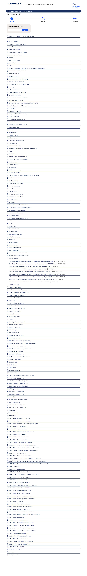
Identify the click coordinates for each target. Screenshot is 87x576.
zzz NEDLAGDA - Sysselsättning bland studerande (21, 522)
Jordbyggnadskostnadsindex (16, 196)
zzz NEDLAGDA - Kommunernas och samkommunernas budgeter (25, 458)
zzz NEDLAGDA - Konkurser (15, 466)
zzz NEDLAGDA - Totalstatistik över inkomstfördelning (22, 530)
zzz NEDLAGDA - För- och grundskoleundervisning (21, 431)
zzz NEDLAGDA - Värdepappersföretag (18, 538)
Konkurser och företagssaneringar (17, 210)
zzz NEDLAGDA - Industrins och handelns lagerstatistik (22, 445)
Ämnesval (11, 552)
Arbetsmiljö (11, 57)
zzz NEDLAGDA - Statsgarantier (16, 517)
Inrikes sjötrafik (12, 191)
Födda (10, 151)
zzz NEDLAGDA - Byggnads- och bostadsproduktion (21, 421)
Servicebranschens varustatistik (17, 327)
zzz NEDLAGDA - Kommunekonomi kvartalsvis (20, 455)
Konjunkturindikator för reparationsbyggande (20, 207)
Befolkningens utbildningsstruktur (17, 71)
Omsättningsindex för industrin (16, 295)
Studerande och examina (15, 359)
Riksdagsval (11, 319)
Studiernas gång (13, 362)
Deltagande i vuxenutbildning (16, 100)
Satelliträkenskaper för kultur (16, 324)
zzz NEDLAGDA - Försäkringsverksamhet (19, 437)
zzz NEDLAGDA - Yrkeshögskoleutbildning (19, 544)
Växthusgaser (12, 415)
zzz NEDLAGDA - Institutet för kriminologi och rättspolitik (23, 450)
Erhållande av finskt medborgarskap (18, 124)
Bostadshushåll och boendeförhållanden (19, 84)
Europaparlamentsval (14, 127)
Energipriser (12, 121)
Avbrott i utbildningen (14, 60)
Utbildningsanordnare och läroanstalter (18, 386)
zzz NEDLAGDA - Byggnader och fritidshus (19, 418)
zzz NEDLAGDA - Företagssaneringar (18, 434)
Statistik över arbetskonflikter (16, 335)
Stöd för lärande (13, 364)
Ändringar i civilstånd (14, 554)
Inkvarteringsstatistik (14, 186)
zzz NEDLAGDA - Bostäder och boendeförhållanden (21, 36)
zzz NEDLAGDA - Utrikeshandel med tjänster (20, 536)
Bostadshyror (12, 87)
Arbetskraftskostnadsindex (15, 49)
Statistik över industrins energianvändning (19, 340)
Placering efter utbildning (15, 298)
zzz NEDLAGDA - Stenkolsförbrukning (18, 520)
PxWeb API (75, 7)
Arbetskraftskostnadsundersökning (18, 52)
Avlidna (10, 65)
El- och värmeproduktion (15, 111)
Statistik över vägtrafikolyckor (16, 354)
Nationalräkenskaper (14, 250)
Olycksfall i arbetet (13, 258)
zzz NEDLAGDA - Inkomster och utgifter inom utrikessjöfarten (24, 447)
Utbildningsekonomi (14, 389)
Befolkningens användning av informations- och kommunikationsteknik (26, 68)
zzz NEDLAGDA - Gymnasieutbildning (18, 439)
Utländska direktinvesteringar (16, 391)
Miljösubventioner (13, 245)
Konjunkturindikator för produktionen (18, 204)
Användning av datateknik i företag (17, 44)
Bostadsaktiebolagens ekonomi (16, 81)
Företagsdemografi (13, 154)
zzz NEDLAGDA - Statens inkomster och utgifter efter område (24, 514)
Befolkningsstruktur (14, 76)
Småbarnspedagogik (14, 332)
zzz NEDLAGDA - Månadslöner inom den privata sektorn (22, 485)
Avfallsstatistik (12, 63)
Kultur (10, 221)
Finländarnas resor (13, 138)
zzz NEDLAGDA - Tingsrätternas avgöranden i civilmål (22, 528)
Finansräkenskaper (13, 135)
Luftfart (10, 223)
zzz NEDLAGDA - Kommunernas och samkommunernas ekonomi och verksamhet (29, 463)
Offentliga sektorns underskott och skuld (19, 255)
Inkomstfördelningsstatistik (16, 183)
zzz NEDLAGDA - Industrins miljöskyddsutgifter (20, 442)
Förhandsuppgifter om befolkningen (18, 156)
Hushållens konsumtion (14, 172)
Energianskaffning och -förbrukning (18, 113)
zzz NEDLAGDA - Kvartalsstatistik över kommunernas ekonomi (24, 474)
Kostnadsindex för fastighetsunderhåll (18, 218)
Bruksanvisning (76, 6)
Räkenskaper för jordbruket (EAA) (17, 322)
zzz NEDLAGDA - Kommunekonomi (17, 453)
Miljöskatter (12, 239)
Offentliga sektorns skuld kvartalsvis (18, 253)
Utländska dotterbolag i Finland (16, 394)
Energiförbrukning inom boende (17, 119)
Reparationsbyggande (14, 316)
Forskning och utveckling (15, 146)
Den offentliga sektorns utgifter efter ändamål (20, 105)
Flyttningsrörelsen (13, 143)
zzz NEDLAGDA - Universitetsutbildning (18, 533)
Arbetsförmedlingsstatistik (15, 47)
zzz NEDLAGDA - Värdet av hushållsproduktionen (21, 541)
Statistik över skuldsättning (16, 351)
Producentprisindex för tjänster (17, 311)
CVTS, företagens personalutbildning (18, 97)
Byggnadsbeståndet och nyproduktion (18, 92)
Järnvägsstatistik (13, 199)
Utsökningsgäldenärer (14, 402)
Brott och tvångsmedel (14, 89)
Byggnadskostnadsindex (15, 95)
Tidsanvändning (13, 372)
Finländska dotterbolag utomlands (17, 140)
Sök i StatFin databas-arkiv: (15, 26)
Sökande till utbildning (14, 370)
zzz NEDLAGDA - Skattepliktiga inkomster (19, 509)
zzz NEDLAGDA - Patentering (16, 501)
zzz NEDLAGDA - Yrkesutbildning (17, 546)
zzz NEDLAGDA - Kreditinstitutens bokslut (19, 472)
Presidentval (12, 300)
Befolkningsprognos (14, 73)
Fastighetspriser (13, 132)
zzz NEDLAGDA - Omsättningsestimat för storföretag (22, 498)
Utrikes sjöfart (12, 397)
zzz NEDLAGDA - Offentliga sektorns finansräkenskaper (22, 496)
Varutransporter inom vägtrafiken (17, 405)
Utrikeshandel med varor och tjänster (18, 399)
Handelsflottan (12, 167)
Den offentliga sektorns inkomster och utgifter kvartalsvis (23, 103)
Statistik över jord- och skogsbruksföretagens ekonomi (23, 343)
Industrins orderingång (14, 178)
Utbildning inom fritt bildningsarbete (18, 383)
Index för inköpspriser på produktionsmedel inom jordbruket (24, 175)
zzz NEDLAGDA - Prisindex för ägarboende (19, 504)
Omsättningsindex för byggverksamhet (18, 292)
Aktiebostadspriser (13, 41)
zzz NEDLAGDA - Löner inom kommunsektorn (20, 477)
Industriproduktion (13, 180)
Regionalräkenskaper (14, 314)
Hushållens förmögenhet (15, 170)
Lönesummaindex (13, 231)
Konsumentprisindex (14, 215)
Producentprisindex (14, 306)
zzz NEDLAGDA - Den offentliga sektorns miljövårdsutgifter (23, 423)
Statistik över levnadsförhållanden (17, 346)
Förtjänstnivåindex (13, 162)
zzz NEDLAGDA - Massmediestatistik (18, 480)
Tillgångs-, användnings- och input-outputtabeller (21, 375)
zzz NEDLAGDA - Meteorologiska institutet (19, 482)
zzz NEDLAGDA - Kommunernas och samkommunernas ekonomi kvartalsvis (27, 461)
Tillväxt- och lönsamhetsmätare (17, 378)
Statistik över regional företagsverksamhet (19, 348)
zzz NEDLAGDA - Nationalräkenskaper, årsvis (20, 490)
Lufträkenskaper (13, 226)
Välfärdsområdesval (13, 413)
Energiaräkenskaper (14, 116)
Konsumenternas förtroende (16, 212)
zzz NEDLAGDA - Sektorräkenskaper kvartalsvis (20, 506)
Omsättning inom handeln (15, 287)
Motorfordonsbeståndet (15, 247)
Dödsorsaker (12, 108)
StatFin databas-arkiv (16, 11)
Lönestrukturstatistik (14, 229)
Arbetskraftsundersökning (15, 55)
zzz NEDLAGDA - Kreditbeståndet (17, 469)
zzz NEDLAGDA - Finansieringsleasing (18, 426)
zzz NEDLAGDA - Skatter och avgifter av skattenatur (22, 512)
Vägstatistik (12, 410)
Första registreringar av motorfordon (18, 159)
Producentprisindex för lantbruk (17, 308)
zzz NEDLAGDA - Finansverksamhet (17, 429)
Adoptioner (11, 39)
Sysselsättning (12, 367)
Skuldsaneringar (13, 330)
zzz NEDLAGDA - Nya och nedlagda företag (19, 493)
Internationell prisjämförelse (16, 194)
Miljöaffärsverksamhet (14, 237)
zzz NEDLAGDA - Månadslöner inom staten (19, 488)
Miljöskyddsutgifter (13, 242)
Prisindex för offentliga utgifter (16, 303)
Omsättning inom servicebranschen (18, 289)
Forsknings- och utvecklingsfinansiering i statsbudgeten (23, 148)
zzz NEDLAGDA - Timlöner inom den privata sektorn (21, 525)
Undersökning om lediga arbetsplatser (18, 380)
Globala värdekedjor (13, 164)
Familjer (11, 130)
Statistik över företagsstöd (15, 338)
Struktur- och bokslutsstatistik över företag (20, 356)
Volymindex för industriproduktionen (18, 407)
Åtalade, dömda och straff (15, 549)
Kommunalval (12, 202)
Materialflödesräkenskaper (15, 234)
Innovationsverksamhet (15, 188)
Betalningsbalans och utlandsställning (18, 79)
